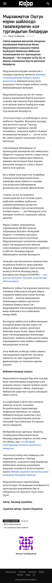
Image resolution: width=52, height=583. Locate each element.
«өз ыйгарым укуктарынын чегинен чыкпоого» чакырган (22, 445)
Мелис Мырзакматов (12, 524)
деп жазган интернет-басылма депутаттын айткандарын (25, 278)
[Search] (48, 3)
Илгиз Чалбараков (16, 36)
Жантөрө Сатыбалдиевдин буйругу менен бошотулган (24, 78)
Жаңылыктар (11, 572)
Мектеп (20, 575)
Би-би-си (24, 521)
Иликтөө (22, 572)
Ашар (28, 575)
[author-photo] (26, 549)
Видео (41, 572)
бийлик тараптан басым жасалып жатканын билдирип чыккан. (26, 473)
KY (34, 575)
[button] (4, 3)
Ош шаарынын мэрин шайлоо (16, 527)
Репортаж (32, 572)
